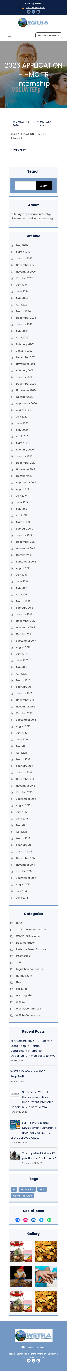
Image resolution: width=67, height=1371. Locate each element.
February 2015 (24, 845)
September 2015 (26, 799)
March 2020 (23, 443)
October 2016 (24, 713)
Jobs (19, 962)
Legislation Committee (30, 969)
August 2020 (23, 410)
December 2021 (25, 357)
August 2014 (23, 884)
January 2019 (24, 535)
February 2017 (24, 687)
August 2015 (23, 805)
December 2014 (26, 858)
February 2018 (24, 608)
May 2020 (22, 430)
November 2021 (25, 364)
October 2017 (24, 634)
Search (44, 185)
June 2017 (22, 660)
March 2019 (23, 522)
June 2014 (22, 898)
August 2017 (23, 647)
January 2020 (24, 456)
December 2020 (26, 384)
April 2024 (22, 304)
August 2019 (23, 489)
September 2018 (26, 561)
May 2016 (21, 746)
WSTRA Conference (28, 1015)
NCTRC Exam (24, 975)
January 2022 (24, 351)
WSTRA (20, 1002)
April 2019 (21, 515)
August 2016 (23, 726)
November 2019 (25, 469)
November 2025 (26, 271)
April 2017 (22, 673)
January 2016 (24, 772)
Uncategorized (25, 995)
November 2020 (26, 390)
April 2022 (22, 337)
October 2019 (24, 476)
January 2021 (24, 377)
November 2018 (25, 548)
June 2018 (22, 581)
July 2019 (21, 496)
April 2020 (22, 436)
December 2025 (26, 265)
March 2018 (23, 601)
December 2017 (25, 621)
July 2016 (21, 733)
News (19, 982)
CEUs (19, 923)
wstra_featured (22, 1195)
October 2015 (24, 792)
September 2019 (26, 482)
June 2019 (22, 502)
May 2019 (21, 509)
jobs (42, 1189)
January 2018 (24, 614)
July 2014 (21, 891)
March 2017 (23, 680)
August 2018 (23, 568)
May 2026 (22, 245)
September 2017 (26, 641)
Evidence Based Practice (31, 949)
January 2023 (24, 324)
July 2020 (21, 416)
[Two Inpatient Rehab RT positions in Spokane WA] (15, 1156)
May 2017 (21, 667)
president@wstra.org (35, 7)
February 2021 (24, 370)
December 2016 (25, 700)
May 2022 (22, 331)
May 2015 (21, 825)
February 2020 (25, 449)
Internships (23, 956)
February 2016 (24, 766)
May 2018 (21, 588)
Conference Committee (31, 929)
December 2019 (25, 463)
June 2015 (22, 818)
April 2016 (22, 753)
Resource (22, 989)
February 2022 (25, 344)
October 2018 (24, 555)
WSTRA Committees (28, 1008)
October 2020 (24, 397)
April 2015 (22, 832)
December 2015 (25, 779)
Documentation (25, 943)
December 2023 (26, 318)
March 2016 (23, 759)
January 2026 (24, 258)
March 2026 (23, 252)
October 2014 (24, 871)
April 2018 (22, 594)
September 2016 (26, 720)
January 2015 (24, 851)
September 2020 (26, 403)
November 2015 (25, 785)
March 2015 (23, 838)
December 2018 (25, 542)
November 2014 (25, 865)
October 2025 (24, 278)
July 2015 (21, 812)
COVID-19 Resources (28, 936)
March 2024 (23, 311)
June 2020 (22, 423)
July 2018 (21, 575)
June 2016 (22, 739)
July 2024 (22, 285)
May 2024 (22, 298)
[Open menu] (9, 35)
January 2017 (24, 693)
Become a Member (47, 35)
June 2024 (22, 291)
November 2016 (25, 706)
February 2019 (24, 528)
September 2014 (26, 878)
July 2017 (21, 654)
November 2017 (25, 627)
